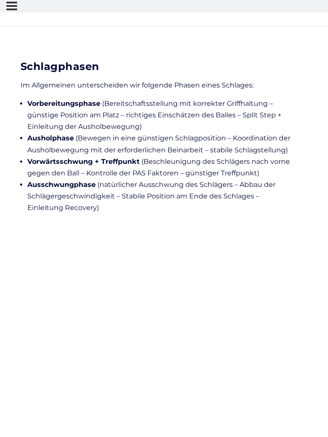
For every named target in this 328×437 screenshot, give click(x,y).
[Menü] (11, 6)
